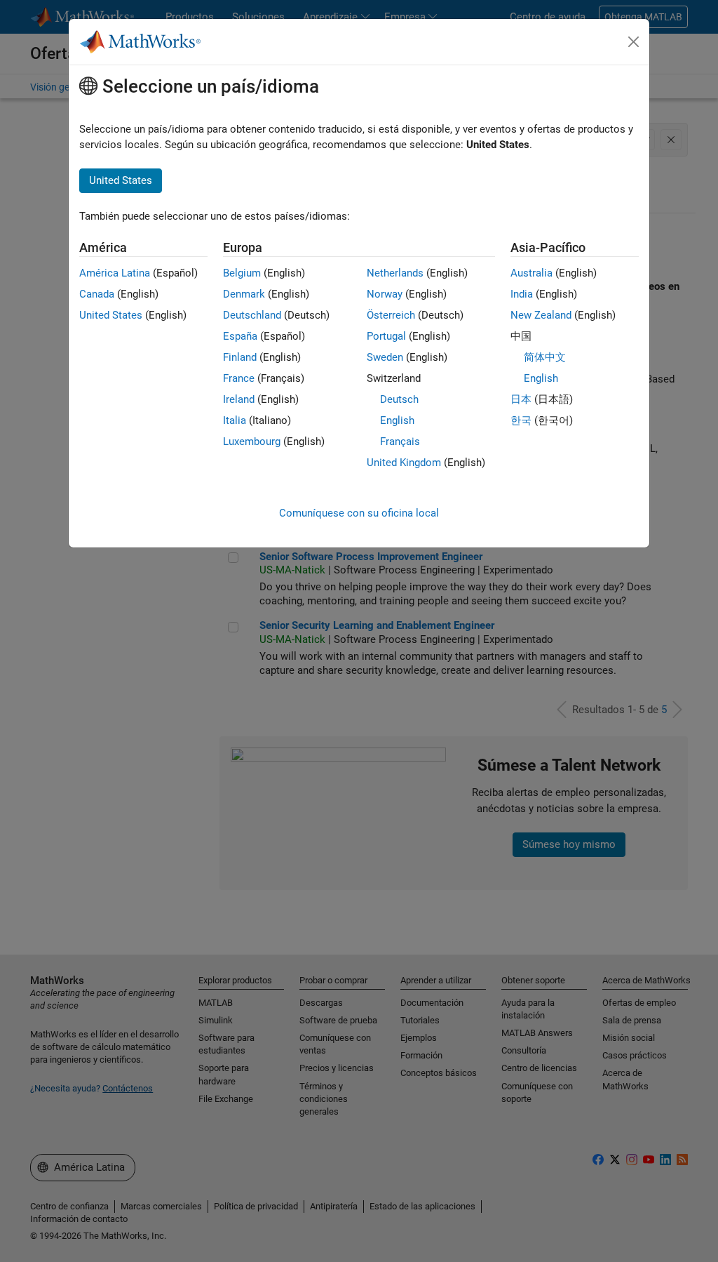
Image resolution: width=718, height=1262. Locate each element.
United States (110, 315)
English (397, 420)
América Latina (114, 273)
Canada (96, 294)
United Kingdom (404, 462)
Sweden (385, 357)
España (240, 336)
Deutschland (252, 315)
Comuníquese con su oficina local (359, 513)
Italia (234, 420)
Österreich (391, 315)
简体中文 (545, 357)
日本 (520, 399)
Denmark (244, 294)
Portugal (386, 336)
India (521, 294)
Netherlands (395, 273)
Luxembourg (251, 441)
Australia (531, 273)
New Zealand (540, 315)
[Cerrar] (633, 42)
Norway (384, 294)
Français (400, 441)
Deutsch (399, 399)
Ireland (239, 399)
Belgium (242, 273)
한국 (520, 420)
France (239, 378)
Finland (240, 357)
